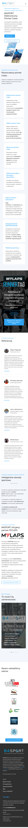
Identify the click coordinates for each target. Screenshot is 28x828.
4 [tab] (14, 652)
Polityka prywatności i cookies (9, 774)
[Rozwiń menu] (26, 4)
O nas (4, 779)
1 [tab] (10, 652)
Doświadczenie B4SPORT (14, 740)
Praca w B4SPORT (8, 791)
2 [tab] (11, 652)
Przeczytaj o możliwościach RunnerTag (14, 313)
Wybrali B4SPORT (7, 786)
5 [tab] (16, 652)
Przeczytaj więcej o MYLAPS (11, 582)
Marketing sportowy (12, 248)
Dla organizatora (7, 784)
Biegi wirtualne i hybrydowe (11, 198)
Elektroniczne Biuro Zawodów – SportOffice (12, 175)
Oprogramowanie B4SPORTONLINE (11, 224)
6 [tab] (17, 652)
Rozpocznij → (9, 36)
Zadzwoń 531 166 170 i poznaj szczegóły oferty (14, 322)
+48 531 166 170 (6, 814)
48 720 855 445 (7, 820)
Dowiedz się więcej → (12, 41)
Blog (4, 789)
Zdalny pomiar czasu (13, 123)
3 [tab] (13, 652)
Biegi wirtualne (7, 781)
